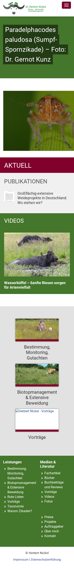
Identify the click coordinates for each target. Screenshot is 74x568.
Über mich (51, 531)
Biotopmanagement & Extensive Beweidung (21, 487)
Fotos (48, 501)
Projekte (50, 522)
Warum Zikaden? (19, 511)
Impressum (21, 559)
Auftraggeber (53, 526)
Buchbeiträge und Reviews (54, 484)
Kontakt (50, 536)
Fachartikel (52, 473)
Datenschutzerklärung (46, 559)
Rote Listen (15, 497)
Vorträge (13, 502)
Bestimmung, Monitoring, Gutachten (17, 473)
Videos (49, 497)
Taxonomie (15, 506)
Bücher (49, 478)
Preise (48, 517)
